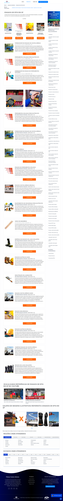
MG (9, 454)
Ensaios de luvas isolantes (53, 110)
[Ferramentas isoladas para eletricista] (9, 61)
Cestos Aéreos (51, 253)
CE (44, 454)
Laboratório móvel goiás (52, 243)
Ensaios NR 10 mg (51, 223)
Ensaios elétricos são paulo (53, 209)
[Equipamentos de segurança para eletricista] (9, 206)
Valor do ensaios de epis (52, 196)
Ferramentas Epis (31, 482)
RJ (5, 454)
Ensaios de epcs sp (51, 96)
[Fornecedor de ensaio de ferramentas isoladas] (9, 75)
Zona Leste (39, 437)
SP (18, 454)
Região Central (7, 437)
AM (53, 454)
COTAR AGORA (29, 53)
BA (40, 454)
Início (23, 1)
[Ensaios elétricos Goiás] (9, 260)
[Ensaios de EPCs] (30, 26)
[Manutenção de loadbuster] (9, 278)
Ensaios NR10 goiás (52, 225)
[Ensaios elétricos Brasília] (9, 332)
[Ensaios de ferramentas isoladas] (19, 26)
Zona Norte (15, 437)
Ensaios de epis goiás (52, 213)
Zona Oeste (23, 437)
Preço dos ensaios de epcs (53, 178)
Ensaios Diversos (51, 255)
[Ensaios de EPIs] (8, 26)
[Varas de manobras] (9, 224)
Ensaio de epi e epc (51, 87)
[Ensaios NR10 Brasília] (9, 314)
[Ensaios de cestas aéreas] (40, 26)
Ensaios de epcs (51, 94)
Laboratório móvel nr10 (52, 237)
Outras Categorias (51, 250)
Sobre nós (35, 1)
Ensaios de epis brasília (52, 216)
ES (14, 454)
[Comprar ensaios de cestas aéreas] (9, 350)
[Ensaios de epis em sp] (15, 98)
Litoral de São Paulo (55, 437)
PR (22, 454)
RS (31, 454)
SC (27, 454)
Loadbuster (50, 34)
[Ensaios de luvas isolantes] (9, 368)
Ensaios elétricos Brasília (52, 206)
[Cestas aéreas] (9, 152)
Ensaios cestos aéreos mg (53, 232)
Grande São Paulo (47, 437)
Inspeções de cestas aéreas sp (53, 141)
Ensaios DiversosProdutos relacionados (53, 30)
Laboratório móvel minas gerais (16, 7)
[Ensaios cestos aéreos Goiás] (9, 296)
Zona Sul (31, 437)
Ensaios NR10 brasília (52, 227)
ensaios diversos (11, 5)
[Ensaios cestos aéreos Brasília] (9, 188)
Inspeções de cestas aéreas (38, 7)
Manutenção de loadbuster (53, 211)
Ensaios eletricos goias (52, 204)
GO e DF (48, 454)
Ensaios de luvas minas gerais (53, 220)
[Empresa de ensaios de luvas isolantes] (9, 242)
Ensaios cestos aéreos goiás (53, 230)
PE (35, 454)
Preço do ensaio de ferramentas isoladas (27, 7)
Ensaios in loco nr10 (52, 198)
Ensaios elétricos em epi (52, 118)
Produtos (28, 1)
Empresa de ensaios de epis (53, 74)
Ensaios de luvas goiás (52, 218)
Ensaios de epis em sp (52, 101)
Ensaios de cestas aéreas (52, 89)
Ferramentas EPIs (51, 258)
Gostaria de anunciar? (43, 1)
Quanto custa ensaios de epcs (53, 186)
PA (57, 454)
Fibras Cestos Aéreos (12, 477)
